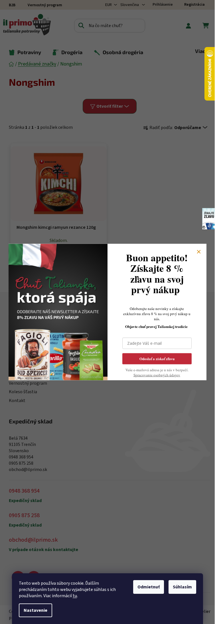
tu (75, 596)
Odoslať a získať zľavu (157, 358)
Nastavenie (35, 610)
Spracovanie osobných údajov (156, 375)
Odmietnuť (148, 587)
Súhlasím (182, 587)
